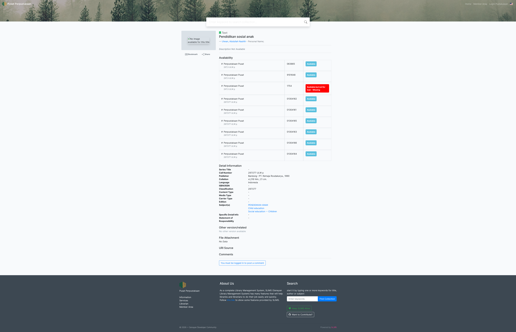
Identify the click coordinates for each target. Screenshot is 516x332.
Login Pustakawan (498, 4)
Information (185, 297)
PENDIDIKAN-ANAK (258, 205)
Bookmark (193, 54)
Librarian (183, 303)
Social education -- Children (262, 211)
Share (207, 54)
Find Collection (327, 298)
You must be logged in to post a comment (242, 263)
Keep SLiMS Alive (301, 308)
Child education (256, 208)
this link (231, 300)
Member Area (480, 4)
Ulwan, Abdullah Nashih (234, 41)
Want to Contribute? (302, 314)
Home (468, 4)
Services (183, 300)
